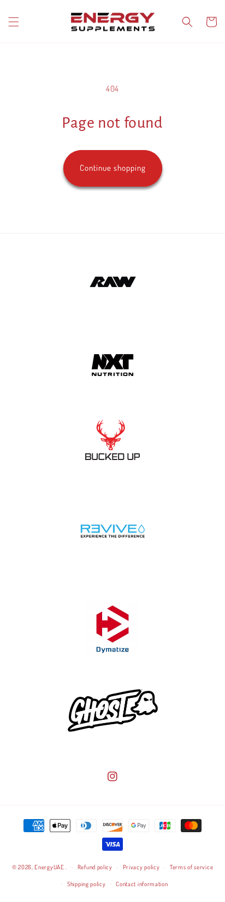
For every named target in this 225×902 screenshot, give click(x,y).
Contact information (142, 884)
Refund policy (95, 867)
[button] (14, 22)
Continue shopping (113, 168)
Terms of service (191, 867)
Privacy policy (141, 867)
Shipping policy (86, 884)
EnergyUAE (49, 867)
